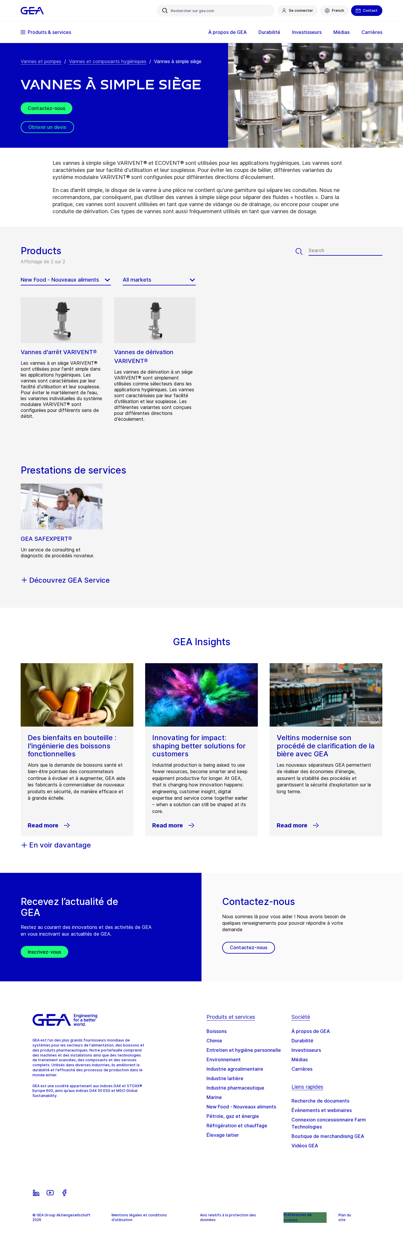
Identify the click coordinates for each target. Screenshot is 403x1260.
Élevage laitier (223, 1135)
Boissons (217, 1031)
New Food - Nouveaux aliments (241, 1107)
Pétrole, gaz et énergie (233, 1116)
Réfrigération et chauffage (237, 1125)
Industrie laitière (225, 1078)
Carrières (301, 1069)
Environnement (224, 1059)
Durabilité (302, 1041)
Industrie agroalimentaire (235, 1069)
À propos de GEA (310, 1031)
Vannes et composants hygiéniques (107, 61)
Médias (299, 1059)
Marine (214, 1097)
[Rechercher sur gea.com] (164, 10)
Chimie (214, 1041)
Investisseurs (306, 1050)
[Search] (302, 251)
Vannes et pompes (41, 61)
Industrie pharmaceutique (235, 1088)
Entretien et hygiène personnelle (244, 1050)
